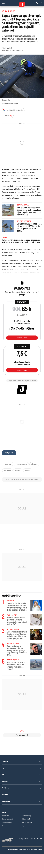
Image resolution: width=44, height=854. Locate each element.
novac (5, 781)
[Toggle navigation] (3, 3)
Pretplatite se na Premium (30, 838)
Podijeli (6, 116)
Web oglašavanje (7, 822)
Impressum (5, 816)
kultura (5, 788)
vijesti (5, 761)
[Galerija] (22, 76)
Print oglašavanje (27, 822)
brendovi (6, 801)
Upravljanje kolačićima (28, 826)
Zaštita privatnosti (7, 819)
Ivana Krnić (9, 48)
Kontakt (4, 826)
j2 (3, 774)
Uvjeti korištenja (26, 816)
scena (5, 794)
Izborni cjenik (26, 819)
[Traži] (41, 3)
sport (4, 768)
